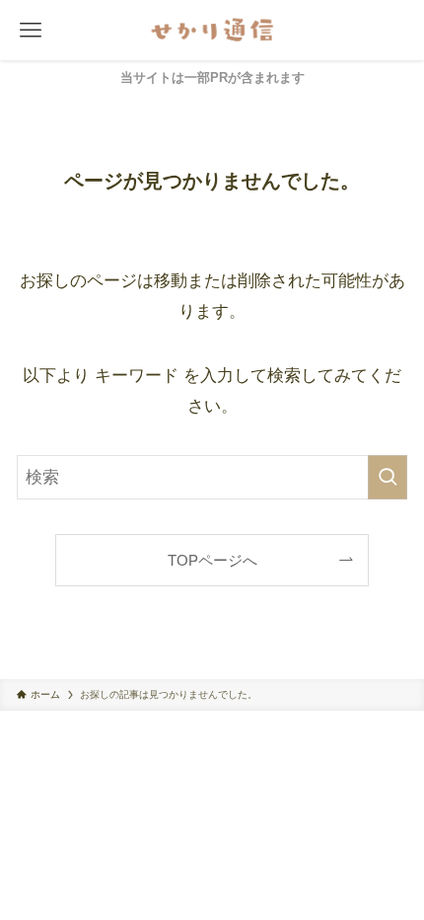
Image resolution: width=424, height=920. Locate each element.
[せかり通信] (212, 30)
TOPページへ (212, 560)
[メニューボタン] (30, 30)
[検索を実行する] (387, 476)
